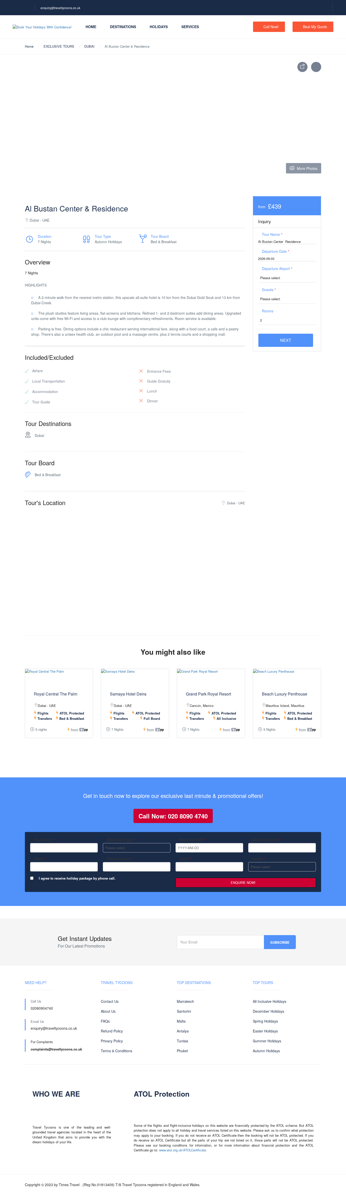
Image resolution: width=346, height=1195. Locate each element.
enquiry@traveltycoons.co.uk (60, 8)
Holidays (159, 26)
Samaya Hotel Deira (128, 694)
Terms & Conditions (116, 1050)
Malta (181, 1021)
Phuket (182, 1050)
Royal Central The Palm (55, 694)
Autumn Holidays (266, 1050)
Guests (269, 289)
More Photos (307, 168)
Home (91, 26)
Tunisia (182, 1040)
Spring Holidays (265, 1021)
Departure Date (275, 251)
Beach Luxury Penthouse (284, 694)
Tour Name (272, 234)
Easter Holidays (265, 1030)
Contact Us (110, 1001)
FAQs (105, 1021)
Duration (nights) (266, 839)
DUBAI (89, 46)
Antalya (183, 1030)
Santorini (184, 1011)
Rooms (267, 310)
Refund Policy (112, 1030)
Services (190, 26)
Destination (44, 839)
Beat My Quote (315, 26)
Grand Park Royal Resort (208, 694)
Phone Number (120, 858)
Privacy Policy (112, 1040)
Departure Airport (277, 268)
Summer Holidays (267, 1040)
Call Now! (271, 26)
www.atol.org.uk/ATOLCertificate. (183, 1150)
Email (185, 858)
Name (39, 858)
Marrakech (185, 1001)
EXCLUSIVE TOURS (59, 46)
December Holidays (268, 1011)
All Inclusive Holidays (269, 1001)
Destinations (123, 26)
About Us (108, 1011)
